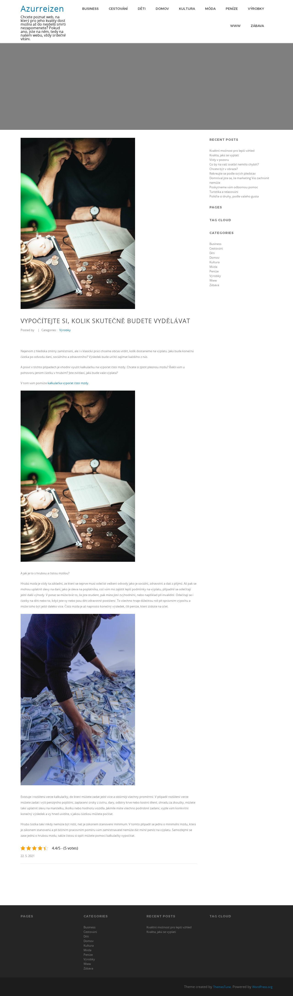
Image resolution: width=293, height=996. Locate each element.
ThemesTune (222, 987)
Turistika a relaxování (223, 192)
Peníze (232, 9)
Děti (142, 9)
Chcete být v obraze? (223, 169)
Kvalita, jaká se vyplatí (224, 155)
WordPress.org (262, 987)
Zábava (257, 26)
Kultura (187, 9)
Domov (162, 9)
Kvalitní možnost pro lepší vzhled (232, 151)
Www (235, 26)
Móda (210, 9)
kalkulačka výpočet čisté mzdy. (68, 383)
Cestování (118, 9)
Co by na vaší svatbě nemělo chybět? (234, 164)
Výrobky (256, 9)
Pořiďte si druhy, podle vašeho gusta (234, 196)
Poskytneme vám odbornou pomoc (233, 187)
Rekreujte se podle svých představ (232, 173)
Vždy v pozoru (219, 160)
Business (90, 9)
